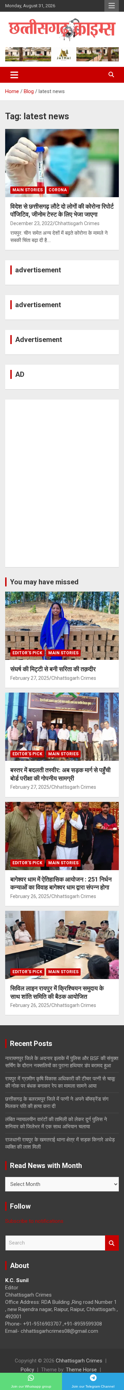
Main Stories (27, 190)
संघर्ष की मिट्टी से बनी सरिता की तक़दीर (53, 669)
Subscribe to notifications (34, 1221)
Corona (58, 190)
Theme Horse (81, 1370)
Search (112, 1243)
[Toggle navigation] (14, 75)
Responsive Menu (111, 6)
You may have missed (44, 582)
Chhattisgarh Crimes (77, 223)
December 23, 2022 (31, 223)
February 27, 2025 (29, 678)
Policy (27, 1370)
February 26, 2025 (29, 896)
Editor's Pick (27, 653)
